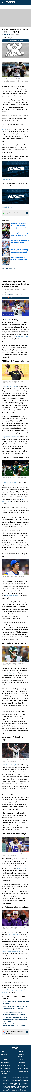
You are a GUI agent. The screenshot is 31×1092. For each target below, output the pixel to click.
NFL (7, 1039)
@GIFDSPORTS (7, 179)
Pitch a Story (22, 1062)
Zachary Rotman (8, 294)
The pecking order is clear (10, 437)
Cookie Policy (5, 1068)
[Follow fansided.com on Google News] (27, 213)
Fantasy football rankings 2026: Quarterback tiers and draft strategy (14, 1013)
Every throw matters (22, 336)
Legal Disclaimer (23, 1068)
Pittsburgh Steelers (10, 386)
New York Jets (10, 673)
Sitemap (20, 1059)
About (3, 1051)
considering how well (12, 595)
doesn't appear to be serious (11, 951)
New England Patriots (11, 268)
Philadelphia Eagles (10, 765)
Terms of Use (22, 1065)
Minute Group (9, 1077)
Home (3, 268)
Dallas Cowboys (22, 868)
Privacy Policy (5, 1065)
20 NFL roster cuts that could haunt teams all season (16, 1002)
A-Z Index (4, 1059)
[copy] (11, 38)
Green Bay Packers (10, 482)
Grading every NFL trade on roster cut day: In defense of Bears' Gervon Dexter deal (16, 1024)
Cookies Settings (23, 1071)
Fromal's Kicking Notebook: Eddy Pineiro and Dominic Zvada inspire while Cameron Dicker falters (15, 1019)
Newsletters (5, 1062)
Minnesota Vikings (14, 934)
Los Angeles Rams (13, 591)
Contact (20, 1051)
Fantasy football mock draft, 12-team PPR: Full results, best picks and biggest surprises (15, 1008)
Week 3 (7, 320)
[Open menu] (2, 2)
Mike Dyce (6, 34)
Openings (4, 1054)
